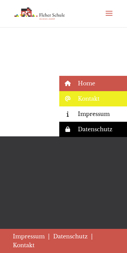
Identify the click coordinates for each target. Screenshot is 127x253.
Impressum (29, 236)
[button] (93, 83)
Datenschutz (70, 236)
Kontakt (24, 245)
